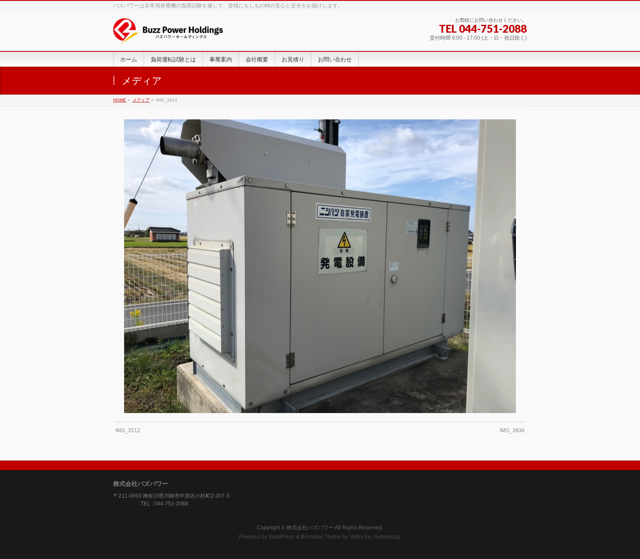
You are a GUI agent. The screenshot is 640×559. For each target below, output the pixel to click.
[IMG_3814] (320, 266)
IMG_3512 (127, 430)
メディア (141, 100)
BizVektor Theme (321, 537)
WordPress (282, 537)
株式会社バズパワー (309, 528)
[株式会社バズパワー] (168, 35)
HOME (119, 100)
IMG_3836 (512, 430)
